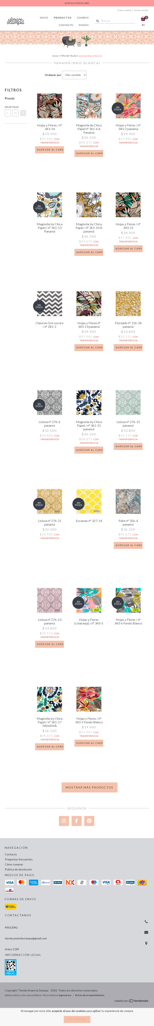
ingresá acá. (65, 995)
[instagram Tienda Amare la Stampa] (64, 821)
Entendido (77, 1019)
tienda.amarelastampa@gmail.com (26, 938)
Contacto (66, 25)
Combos (83, 17)
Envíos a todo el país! (77, 3)
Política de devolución (18, 869)
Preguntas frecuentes (19, 859)
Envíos (84, 25)
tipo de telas (68, 55)
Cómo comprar (14, 864)
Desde (8, 106)
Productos (62, 17)
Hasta (15, 106)
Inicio (44, 17)
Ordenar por (53, 75)
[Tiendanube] (131, 1001)
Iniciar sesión (141, 10)
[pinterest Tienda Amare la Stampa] (89, 821)
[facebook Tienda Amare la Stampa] (77, 821)
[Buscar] (96, 20)
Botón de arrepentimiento (89, 995)
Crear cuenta (124, 10)
